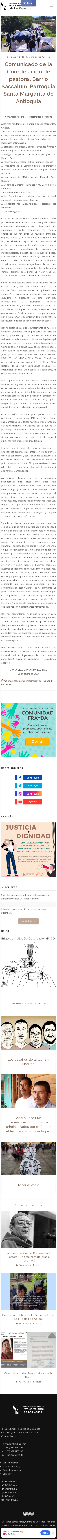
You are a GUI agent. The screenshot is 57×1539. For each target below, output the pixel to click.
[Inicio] (14, 5)
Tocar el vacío (28, 1185)
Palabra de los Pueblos (38, 57)
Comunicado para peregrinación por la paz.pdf (29, 680)
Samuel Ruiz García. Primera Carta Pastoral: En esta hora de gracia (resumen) (28, 1257)
